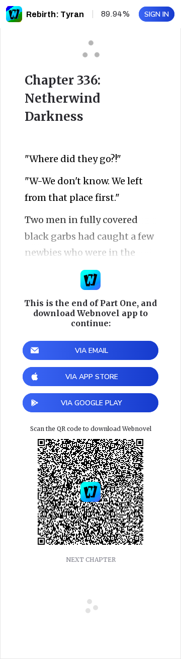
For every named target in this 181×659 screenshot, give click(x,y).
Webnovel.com (14, 14)
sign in (156, 14)
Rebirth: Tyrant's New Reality (84, 14)
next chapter (91, 559)
